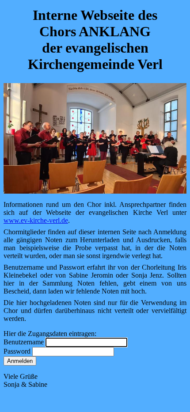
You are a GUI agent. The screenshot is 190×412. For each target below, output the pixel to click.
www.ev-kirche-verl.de (36, 220)
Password (18, 351)
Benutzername (25, 342)
